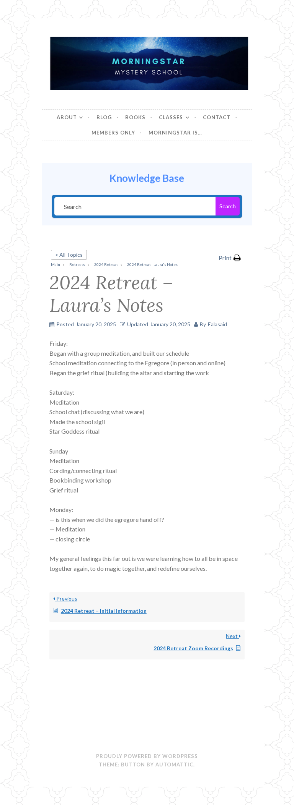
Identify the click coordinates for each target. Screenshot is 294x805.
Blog (104, 117)
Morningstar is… (175, 133)
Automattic (174, 764)
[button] (230, 257)
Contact (216, 117)
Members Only (113, 133)
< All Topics (69, 254)
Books (135, 117)
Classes (171, 117)
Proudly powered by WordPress (147, 756)
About (67, 117)
